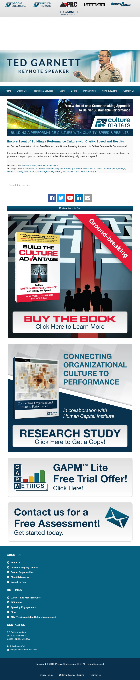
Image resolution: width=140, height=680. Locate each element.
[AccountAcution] (94, 5)
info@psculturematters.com (23, 649)
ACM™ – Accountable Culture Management (33, 617)
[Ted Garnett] (68, 13)
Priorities (41, 171)
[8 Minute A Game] (121, 5)
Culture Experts (110, 168)
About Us (15, 562)
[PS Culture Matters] (42, 5)
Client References (20, 577)
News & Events (29, 165)
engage (121, 168)
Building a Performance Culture (80, 168)
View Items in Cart (71, 208)
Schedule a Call (17, 646)
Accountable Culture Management (38, 168)
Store (13, 612)
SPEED (57, 171)
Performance (30, 171)
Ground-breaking (15, 171)
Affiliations (16, 602)
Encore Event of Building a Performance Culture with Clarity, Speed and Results (65, 141)
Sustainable (67, 171)
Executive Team (19, 582)
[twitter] (61, 198)
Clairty (99, 168)
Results (49, 171)
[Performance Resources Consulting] (68, 5)
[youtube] (70, 198)
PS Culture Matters (70, 31)
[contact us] (88, 198)
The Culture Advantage (85, 171)
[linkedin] (79, 198)
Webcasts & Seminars (47, 165)
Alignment (60, 168)
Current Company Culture (24, 567)
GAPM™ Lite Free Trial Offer (25, 597)
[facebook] (52, 198)
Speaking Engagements (23, 607)
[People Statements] (16, 5)
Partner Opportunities (22, 572)
